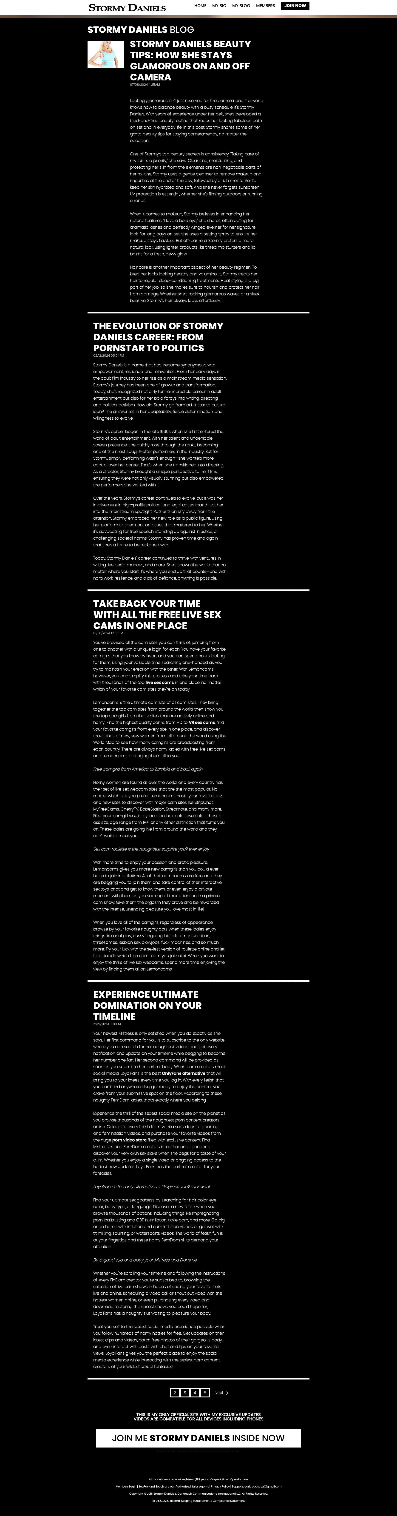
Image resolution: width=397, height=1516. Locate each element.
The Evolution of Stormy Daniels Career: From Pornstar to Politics (158, 337)
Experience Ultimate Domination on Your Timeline (147, 1006)
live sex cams (160, 683)
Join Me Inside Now (198, 1438)
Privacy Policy (220, 1486)
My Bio (219, 6)
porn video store (129, 1140)
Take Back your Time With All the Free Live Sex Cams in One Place (157, 615)
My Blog (241, 6)
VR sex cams (202, 723)
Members (265, 6)
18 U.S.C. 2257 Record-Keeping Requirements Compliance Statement (198, 1500)
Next (219, 1393)
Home (200, 6)
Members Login (126, 1486)
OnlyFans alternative (183, 1074)
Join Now (295, 6)
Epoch (160, 1486)
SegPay (144, 1486)
